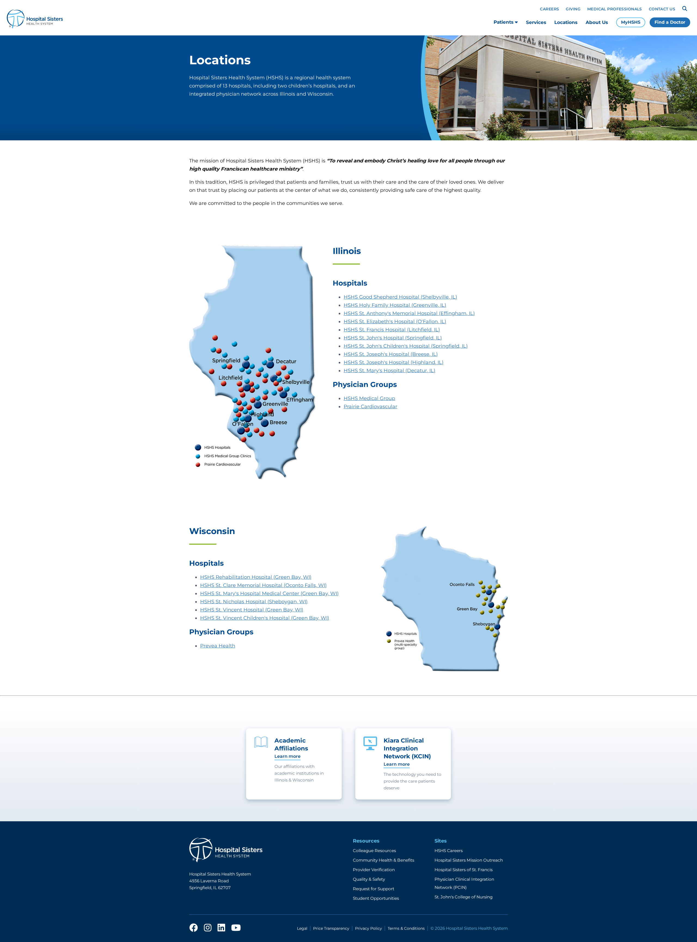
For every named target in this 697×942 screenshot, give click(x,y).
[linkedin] (221, 928)
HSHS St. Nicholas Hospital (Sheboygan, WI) (254, 602)
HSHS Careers (449, 850)
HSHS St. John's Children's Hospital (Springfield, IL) (406, 346)
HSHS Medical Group (369, 398)
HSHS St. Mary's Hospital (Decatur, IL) (389, 371)
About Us (597, 22)
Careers (549, 9)
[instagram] (208, 928)
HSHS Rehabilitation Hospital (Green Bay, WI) (255, 577)
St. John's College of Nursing (464, 896)
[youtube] (236, 928)
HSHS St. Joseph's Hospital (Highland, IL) (394, 362)
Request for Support (373, 888)
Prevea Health (217, 646)
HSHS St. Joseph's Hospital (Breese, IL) (391, 354)
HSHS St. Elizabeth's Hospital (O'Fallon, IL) (395, 322)
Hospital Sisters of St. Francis (464, 869)
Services (536, 22)
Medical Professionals (614, 9)
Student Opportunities (376, 898)
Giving (573, 9)
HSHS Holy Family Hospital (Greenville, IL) (395, 305)
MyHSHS (630, 22)
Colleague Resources (374, 850)
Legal (302, 928)
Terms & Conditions (406, 928)
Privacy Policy (368, 928)
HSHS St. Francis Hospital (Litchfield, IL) (392, 330)
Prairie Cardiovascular (370, 407)
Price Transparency (331, 928)
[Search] (684, 8)
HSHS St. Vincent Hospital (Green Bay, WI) (251, 610)
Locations (565, 22)
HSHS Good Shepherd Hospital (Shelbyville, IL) (400, 297)
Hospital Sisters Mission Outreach (469, 860)
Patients (504, 22)
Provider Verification (374, 869)
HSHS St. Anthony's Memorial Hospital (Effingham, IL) (409, 313)
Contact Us (662, 9)
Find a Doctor (670, 22)
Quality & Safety (369, 879)
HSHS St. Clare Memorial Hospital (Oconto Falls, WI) (263, 585)
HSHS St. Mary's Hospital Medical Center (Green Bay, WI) (269, 593)
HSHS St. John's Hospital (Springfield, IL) (393, 338)
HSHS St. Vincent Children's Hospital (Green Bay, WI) (264, 618)
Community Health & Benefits (383, 860)
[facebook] (193, 928)
